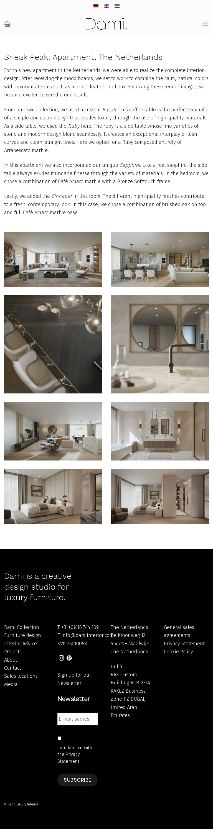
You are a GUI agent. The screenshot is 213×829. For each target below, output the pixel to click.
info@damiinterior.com (87, 635)
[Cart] (7, 24)
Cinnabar (61, 196)
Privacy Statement (184, 644)
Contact (12, 668)
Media (11, 684)
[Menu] (205, 24)
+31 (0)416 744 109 (80, 627)
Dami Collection (21, 627)
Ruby (74, 126)
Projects (13, 652)
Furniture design (22, 635)
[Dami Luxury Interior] (106, 24)
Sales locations (21, 676)
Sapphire (130, 165)
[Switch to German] (96, 6)
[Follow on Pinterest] (69, 658)
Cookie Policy (178, 652)
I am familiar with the (74, 754)
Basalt (109, 110)
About (10, 660)
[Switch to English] (106, 6)
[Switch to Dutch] (117, 6)
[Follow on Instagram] (61, 658)
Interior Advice (20, 644)
